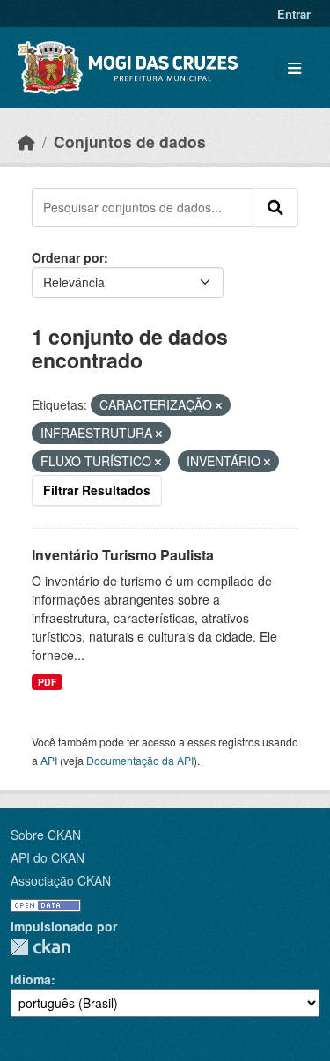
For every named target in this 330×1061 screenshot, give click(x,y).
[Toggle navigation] (294, 68)
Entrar (294, 13)
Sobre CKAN (46, 834)
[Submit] (275, 207)
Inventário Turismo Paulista (123, 555)
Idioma (31, 979)
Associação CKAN (61, 880)
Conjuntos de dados (130, 141)
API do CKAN (47, 857)
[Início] (26, 141)
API (48, 760)
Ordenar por (68, 257)
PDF (47, 681)
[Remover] (219, 405)
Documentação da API (140, 760)
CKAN (40, 947)
